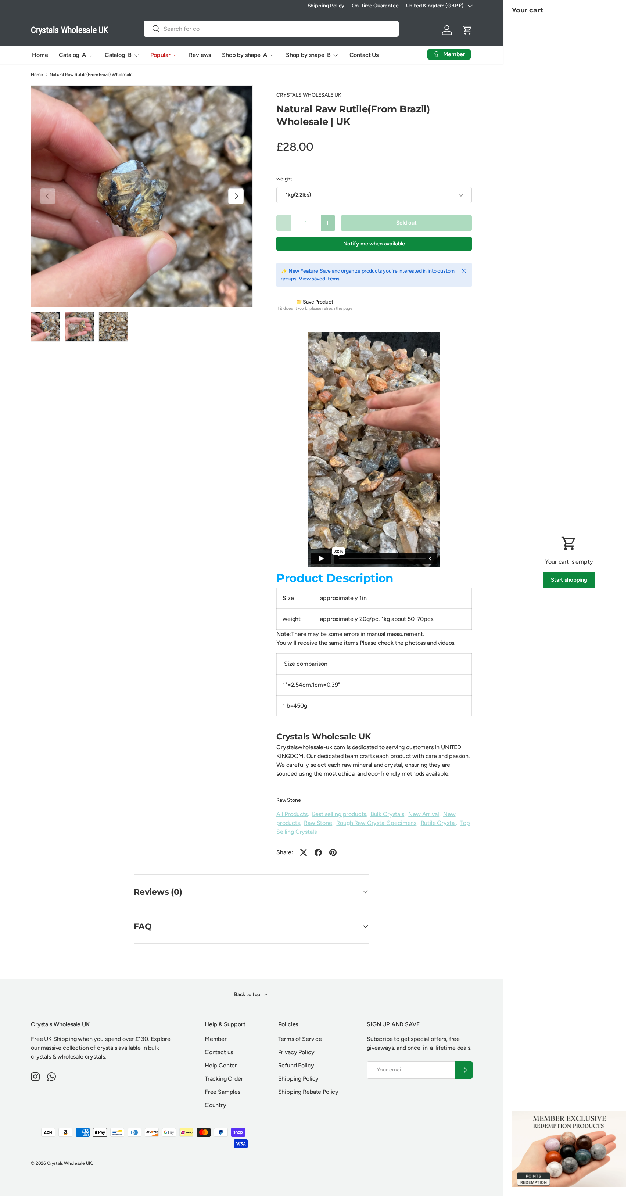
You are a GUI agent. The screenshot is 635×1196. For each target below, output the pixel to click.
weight (284, 179)
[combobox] (271, 29)
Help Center (221, 1065)
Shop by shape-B (308, 54)
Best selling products (339, 814)
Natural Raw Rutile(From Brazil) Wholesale (91, 74)
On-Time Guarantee (375, 5)
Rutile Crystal (438, 822)
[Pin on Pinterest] (333, 852)
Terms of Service (300, 1038)
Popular (160, 54)
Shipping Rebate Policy (308, 1091)
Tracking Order (224, 1078)
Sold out (406, 222)
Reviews (200, 54)
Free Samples (222, 1091)
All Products (292, 814)
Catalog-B (118, 54)
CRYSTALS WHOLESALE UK (308, 95)
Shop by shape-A (244, 54)
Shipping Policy (326, 5)
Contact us (219, 1052)
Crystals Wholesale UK (69, 1163)
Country (215, 1105)
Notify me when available (374, 243)
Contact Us (364, 54)
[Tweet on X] (303, 852)
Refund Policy (296, 1065)
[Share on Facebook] (318, 852)
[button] (467, 30)
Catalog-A (72, 54)
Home (40, 54)
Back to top (247, 994)
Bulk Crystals (387, 814)
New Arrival (423, 814)
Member (216, 1038)
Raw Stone (288, 800)
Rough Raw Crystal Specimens (376, 822)
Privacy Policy (296, 1052)
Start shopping (569, 580)
